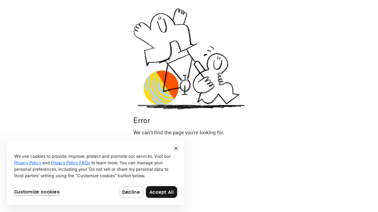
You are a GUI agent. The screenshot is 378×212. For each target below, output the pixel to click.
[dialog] (95, 173)
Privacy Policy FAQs (70, 162)
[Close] (176, 148)
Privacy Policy (27, 162)
